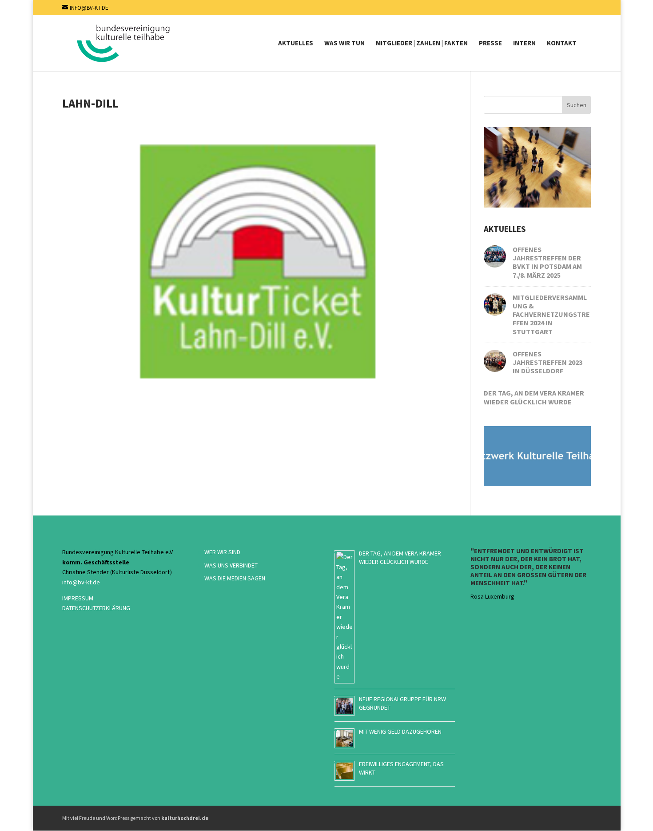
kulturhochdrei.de (184, 818)
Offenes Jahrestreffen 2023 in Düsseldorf (547, 362)
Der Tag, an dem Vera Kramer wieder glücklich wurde (534, 397)
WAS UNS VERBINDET (231, 565)
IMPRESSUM (77, 598)
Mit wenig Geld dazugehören (400, 731)
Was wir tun (344, 43)
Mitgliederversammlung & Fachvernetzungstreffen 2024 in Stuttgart (551, 314)
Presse (490, 43)
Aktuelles (295, 43)
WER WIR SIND (222, 552)
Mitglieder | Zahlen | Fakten (422, 43)
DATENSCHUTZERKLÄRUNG (96, 608)
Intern (524, 43)
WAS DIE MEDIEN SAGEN (234, 578)
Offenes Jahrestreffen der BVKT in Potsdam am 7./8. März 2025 (547, 262)
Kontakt (562, 43)
